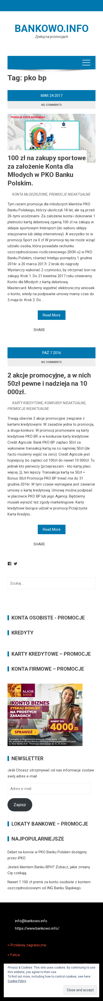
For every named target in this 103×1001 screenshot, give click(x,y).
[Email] (67, 330)
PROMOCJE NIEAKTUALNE (69, 194)
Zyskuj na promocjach (51, 37)
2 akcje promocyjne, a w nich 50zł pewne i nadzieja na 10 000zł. (49, 384)
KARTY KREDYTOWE (27, 403)
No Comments (51, 105)
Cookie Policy (17, 981)
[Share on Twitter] (55, 330)
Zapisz (20, 804)
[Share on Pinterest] (61, 330)
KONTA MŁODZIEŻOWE (30, 194)
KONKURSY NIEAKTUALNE (65, 403)
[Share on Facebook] (50, 330)
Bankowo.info (51, 28)
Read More (51, 315)
